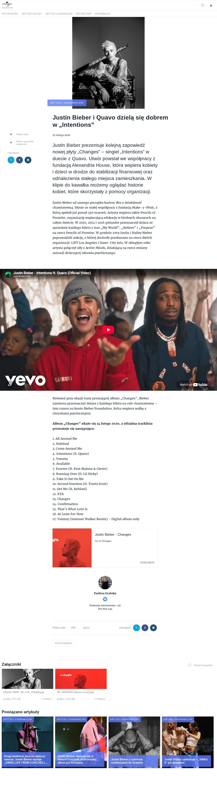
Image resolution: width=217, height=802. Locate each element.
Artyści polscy (32, 13)
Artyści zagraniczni (58, 13)
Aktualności (10, 13)
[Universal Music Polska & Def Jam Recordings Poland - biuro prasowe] (7, 8)
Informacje (102, 13)
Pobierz (48, 699)
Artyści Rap (83, 13)
